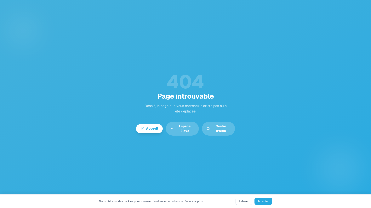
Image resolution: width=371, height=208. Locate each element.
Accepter (263, 201)
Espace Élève (185, 128)
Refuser (244, 201)
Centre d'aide (221, 128)
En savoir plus (194, 201)
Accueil (152, 129)
